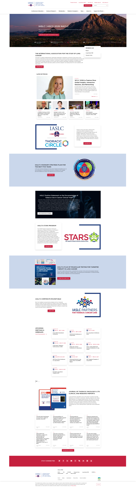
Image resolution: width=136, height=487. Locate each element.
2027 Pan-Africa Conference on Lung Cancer (59, 360)
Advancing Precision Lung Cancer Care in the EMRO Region (75, 360)
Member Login (97, 2)
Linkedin (67, 460)
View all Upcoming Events (40, 334)
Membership (62, 11)
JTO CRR (69, 472)
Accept (98, 484)
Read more (94, 96)
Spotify (87, 460)
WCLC (59, 472)
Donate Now (87, 5)
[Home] (36, 4)
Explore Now (88, 143)
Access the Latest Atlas (63, 278)
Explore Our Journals (68, 450)
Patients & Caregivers (73, 11)
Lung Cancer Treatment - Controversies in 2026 (58, 346)
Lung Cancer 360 (82, 2)
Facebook (63, 460)
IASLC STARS (73, 473)
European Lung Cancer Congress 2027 (58, 372)
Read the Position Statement (45, 213)
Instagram (75, 460)
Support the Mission (98, 11)
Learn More (51, 310)
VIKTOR (93, 472)
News (82, 11)
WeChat (79, 460)
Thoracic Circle (73, 2)
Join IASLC (90, 2)
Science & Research (51, 11)
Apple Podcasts (91, 460)
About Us (88, 11)
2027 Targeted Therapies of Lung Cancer (92, 360)
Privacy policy (73, 485)
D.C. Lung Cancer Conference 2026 (92, 333)
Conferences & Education (37, 11)
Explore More (39, 66)
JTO (63, 472)
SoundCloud (83, 460)
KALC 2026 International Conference (58, 333)
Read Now (38, 34)
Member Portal (60, 473)
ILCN (67, 473)
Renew (87, 50)
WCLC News (104, 2)
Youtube (71, 460)
